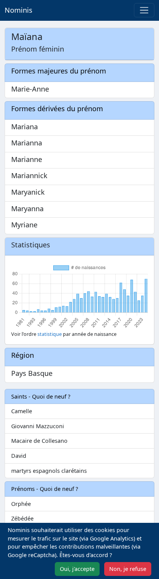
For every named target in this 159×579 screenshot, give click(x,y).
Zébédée (22, 518)
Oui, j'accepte (77, 568)
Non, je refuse (127, 568)
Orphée (21, 503)
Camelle (21, 411)
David (18, 455)
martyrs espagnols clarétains (49, 470)
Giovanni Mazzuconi (37, 426)
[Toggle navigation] (144, 10)
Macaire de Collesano (39, 440)
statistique (49, 334)
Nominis (18, 10)
